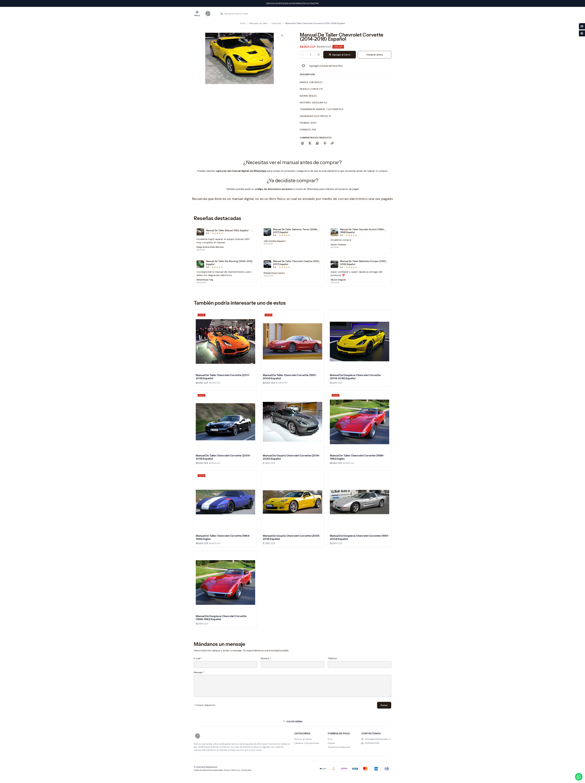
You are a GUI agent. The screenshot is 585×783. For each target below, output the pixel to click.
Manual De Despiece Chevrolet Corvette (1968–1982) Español (221, 618)
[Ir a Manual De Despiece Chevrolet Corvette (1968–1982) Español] (225, 582)
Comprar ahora (374, 54)
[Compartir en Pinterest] (324, 143)
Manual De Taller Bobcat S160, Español (227, 230)
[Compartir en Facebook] (302, 143)
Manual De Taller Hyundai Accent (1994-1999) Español (362, 231)
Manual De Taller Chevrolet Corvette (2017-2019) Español (223, 377)
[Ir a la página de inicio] (208, 13)
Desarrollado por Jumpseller (238, 770)
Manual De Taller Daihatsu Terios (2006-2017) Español (295, 231)
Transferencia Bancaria (339, 747)
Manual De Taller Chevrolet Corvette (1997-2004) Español (290, 377)
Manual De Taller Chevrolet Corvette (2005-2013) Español (223, 457)
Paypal (331, 743)
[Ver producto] (200, 232)
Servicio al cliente (303, 739)
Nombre (266, 658)
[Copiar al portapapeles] (332, 143)
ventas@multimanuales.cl (377, 739)
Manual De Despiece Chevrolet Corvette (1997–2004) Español (359, 537)
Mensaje (199, 672)
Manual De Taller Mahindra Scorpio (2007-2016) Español (363, 263)
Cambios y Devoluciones (306, 743)
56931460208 (372, 743)
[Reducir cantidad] (302, 54)
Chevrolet (276, 23)
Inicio (242, 23)
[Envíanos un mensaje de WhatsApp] (579, 777)
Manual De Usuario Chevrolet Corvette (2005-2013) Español (291, 537)
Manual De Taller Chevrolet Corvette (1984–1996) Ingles (223, 537)
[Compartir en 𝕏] (309, 143)
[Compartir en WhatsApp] (317, 143)
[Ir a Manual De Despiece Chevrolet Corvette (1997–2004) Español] (359, 502)
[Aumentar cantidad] (318, 54)
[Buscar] (221, 14)
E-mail (198, 658)
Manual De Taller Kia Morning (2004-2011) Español (229, 263)
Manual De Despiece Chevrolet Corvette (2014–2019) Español (355, 377)
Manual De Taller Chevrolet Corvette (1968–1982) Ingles (357, 457)
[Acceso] (582, 33)
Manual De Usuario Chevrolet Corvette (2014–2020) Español (291, 457)
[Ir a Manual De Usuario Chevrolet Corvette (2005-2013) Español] (292, 502)
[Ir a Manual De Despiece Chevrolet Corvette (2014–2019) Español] (359, 341)
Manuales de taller (258, 23)
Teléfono (332, 658)
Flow (330, 739)
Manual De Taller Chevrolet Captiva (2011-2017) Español (296, 263)
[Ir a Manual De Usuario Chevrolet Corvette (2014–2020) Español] (292, 422)
